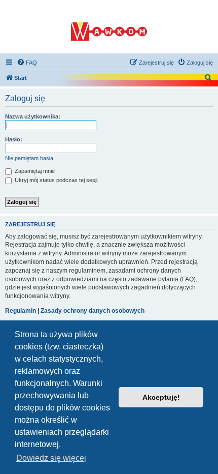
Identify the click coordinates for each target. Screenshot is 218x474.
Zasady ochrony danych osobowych (92, 310)
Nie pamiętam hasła (29, 158)
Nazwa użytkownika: (32, 116)
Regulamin (20, 310)
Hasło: (13, 139)
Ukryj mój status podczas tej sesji (55, 180)
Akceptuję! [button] (161, 397)
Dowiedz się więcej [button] (51, 458)
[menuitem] (27, 62)
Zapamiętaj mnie (34, 171)
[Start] (109, 27)
